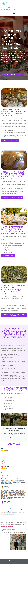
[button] (14, 13)
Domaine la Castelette (8, 8)
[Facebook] (15, 559)
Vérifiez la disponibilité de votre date (9, 380)
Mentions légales (14, 562)
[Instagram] (12, 559)
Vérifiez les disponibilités (14, 438)
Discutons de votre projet (7, 526)
